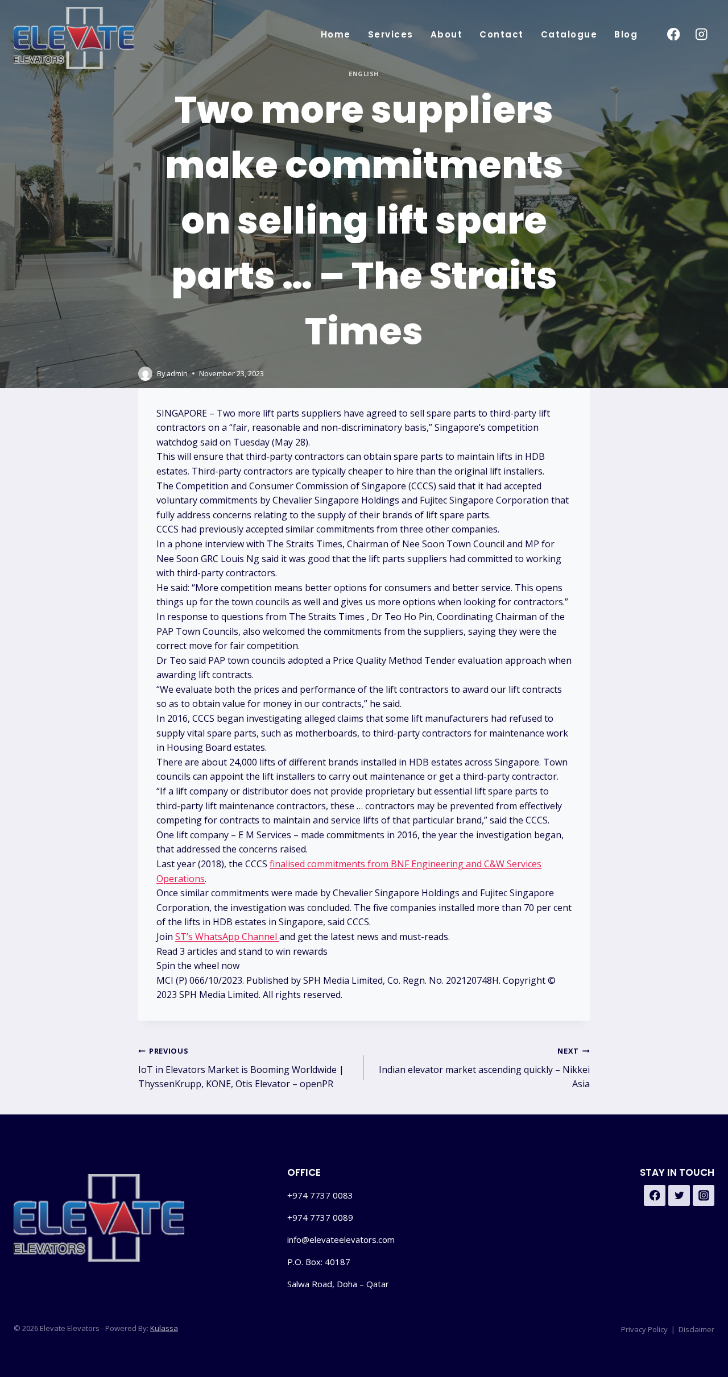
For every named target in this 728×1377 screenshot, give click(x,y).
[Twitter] (679, 1196)
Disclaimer (696, 1329)
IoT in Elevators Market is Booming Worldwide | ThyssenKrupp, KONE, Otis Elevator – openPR (241, 1068)
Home (336, 34)
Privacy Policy (644, 1329)
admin (177, 373)
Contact (501, 34)
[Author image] (145, 374)
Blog (626, 34)
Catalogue (569, 34)
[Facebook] (673, 34)
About (447, 34)
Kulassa (164, 1328)
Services (390, 34)
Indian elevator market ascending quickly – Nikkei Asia (484, 1068)
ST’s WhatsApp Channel (227, 936)
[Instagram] (701, 34)
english (364, 73)
